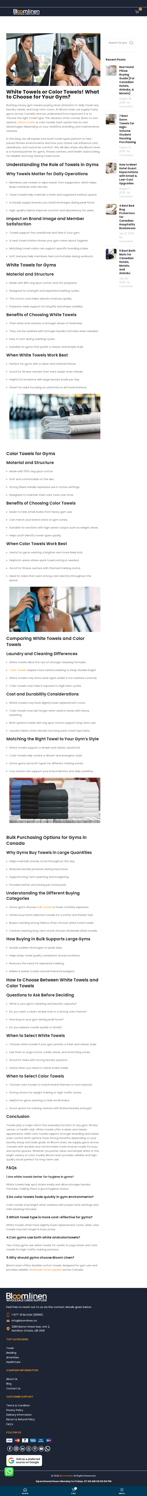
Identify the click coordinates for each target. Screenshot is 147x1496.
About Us (11, 1379)
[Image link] (24, 1460)
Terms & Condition (18, 1405)
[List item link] (73, 1315)
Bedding (11, 1352)
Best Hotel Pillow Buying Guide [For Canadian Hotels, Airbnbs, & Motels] (127, 80)
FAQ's (9, 1424)
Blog (8, 1383)
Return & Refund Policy (20, 1419)
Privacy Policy (14, 1410)
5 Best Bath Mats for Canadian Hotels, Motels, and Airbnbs (127, 262)
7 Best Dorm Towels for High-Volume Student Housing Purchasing (127, 129)
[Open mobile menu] (8, 11)
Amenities (12, 1357)
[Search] (131, 43)
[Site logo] (26, 11)
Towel (10, 1348)
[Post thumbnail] (111, 86)
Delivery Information (19, 1414)
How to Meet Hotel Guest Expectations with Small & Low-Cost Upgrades (128, 174)
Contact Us (13, 1388)
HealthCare (13, 1362)
